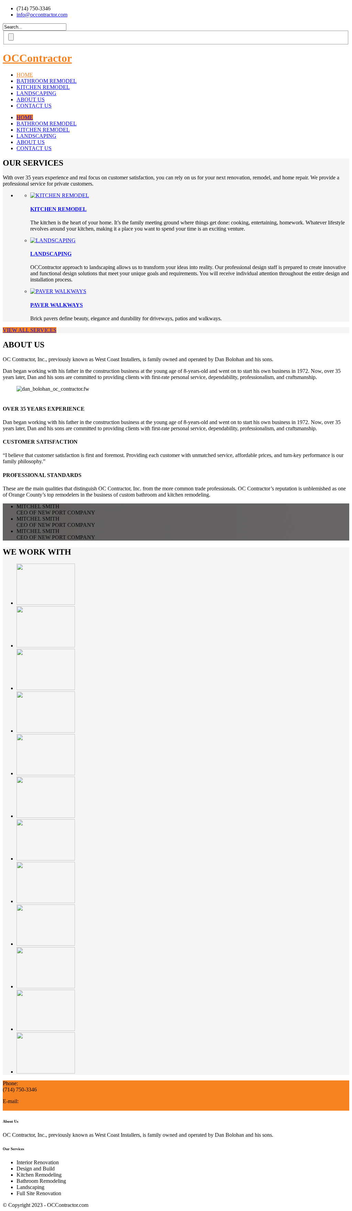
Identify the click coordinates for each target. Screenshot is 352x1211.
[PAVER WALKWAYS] (58, 291)
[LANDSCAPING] (53, 240)
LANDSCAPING (36, 93)
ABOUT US (30, 99)
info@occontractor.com (41, 15)
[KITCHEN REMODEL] (59, 195)
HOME (24, 75)
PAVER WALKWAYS (56, 305)
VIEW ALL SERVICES (29, 330)
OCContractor (37, 58)
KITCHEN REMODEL (43, 87)
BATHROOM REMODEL (46, 81)
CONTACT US (34, 106)
